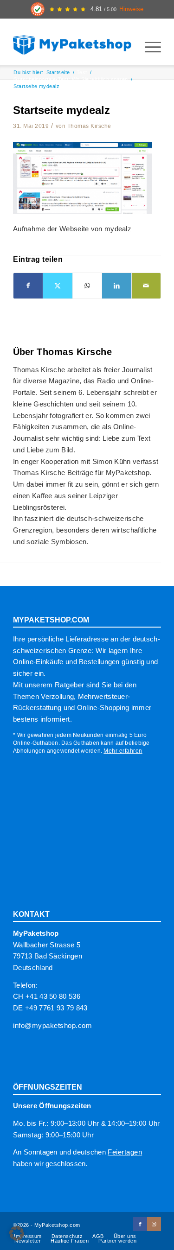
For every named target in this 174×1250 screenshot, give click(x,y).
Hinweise (131, 9)
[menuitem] (148, 46)
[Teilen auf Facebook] (28, 285)
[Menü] (148, 46)
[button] (16, 1233)
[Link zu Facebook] (140, 1224)
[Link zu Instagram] (154, 1224)
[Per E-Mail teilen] (146, 285)
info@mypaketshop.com (52, 1025)
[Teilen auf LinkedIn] (116, 285)
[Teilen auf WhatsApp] (87, 285)
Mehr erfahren (122, 751)
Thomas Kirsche (89, 126)
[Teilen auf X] (57, 285)
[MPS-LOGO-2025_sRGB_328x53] (72, 42)
